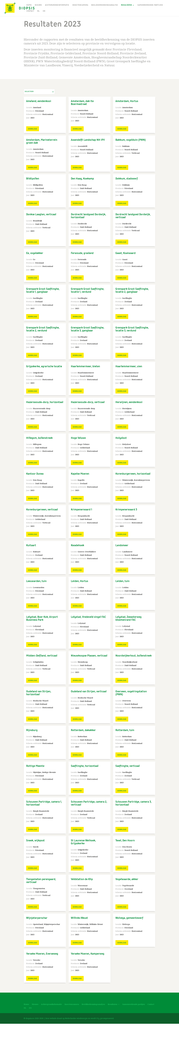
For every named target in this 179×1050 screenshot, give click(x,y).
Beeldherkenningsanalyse (104, 5)
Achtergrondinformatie (57, 5)
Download (32, 129)
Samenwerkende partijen (150, 5)
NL (38, 11)
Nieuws (38, 5)
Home (29, 5)
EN (44, 11)
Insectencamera (80, 5)
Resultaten (126, 5)
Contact (30, 11)
